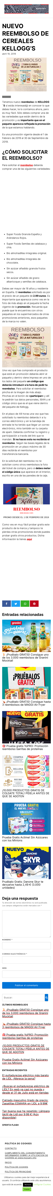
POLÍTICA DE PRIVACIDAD (18, 1171)
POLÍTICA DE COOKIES (16, 1167)
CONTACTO (11, 1148)
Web (4, 968)
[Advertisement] (26, 201)
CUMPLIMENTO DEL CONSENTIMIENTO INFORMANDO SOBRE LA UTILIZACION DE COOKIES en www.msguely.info (26, 1155)
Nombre (7, 940)
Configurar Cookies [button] (42, 1184)
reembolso (26, 165)
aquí (29, 539)
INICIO (8, 1162)
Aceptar (27, 1189)
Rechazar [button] (28, 1185)
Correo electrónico (14, 954)
